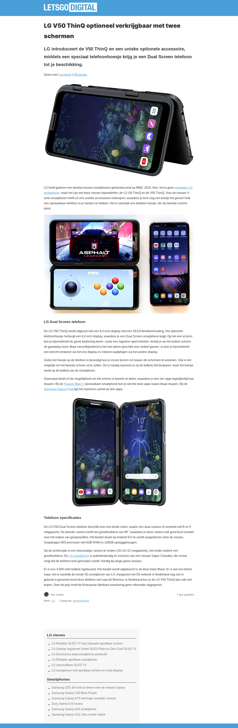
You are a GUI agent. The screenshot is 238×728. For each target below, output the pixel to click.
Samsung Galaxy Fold (59, 389)
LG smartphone (79, 555)
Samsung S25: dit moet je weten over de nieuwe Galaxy (88, 687)
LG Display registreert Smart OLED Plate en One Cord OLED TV (94, 648)
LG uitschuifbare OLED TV (69, 665)
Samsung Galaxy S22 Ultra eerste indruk (78, 714)
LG (53, 600)
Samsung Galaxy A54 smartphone (74, 709)
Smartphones (81, 600)
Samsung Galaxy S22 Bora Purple (74, 693)
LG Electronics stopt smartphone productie (79, 654)
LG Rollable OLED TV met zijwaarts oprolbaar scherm (87, 643)
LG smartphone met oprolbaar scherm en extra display (87, 670)
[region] (91, 612)
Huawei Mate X (74, 383)
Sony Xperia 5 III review (67, 703)
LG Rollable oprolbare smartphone (74, 659)
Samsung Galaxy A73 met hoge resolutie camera (84, 698)
